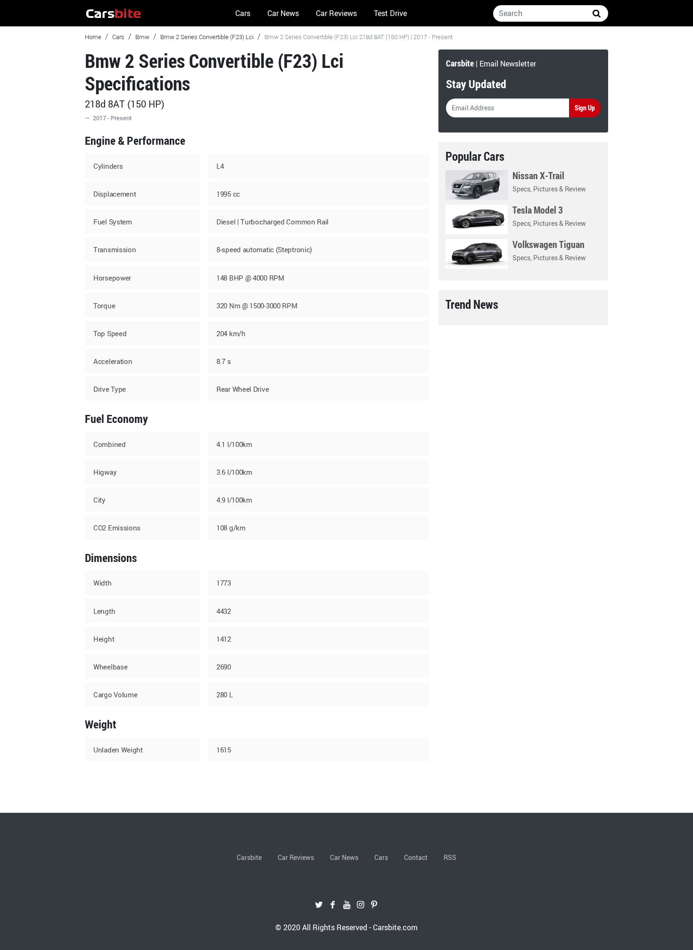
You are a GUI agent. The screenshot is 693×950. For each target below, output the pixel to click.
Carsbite (249, 857)
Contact (416, 857)
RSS (450, 857)
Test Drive (390, 13)
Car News (283, 13)
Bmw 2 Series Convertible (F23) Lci (207, 37)
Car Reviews (336, 13)
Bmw (142, 37)
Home (93, 37)
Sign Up (585, 107)
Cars (242, 13)
